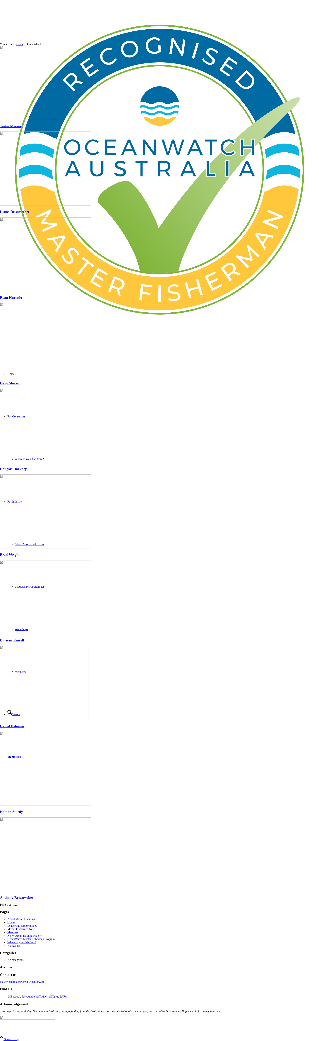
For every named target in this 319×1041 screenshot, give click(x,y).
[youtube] (28, 996)
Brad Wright (10, 555)
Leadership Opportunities (22, 925)
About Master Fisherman (21, 919)
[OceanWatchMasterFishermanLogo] (159, 328)
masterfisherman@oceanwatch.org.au (22, 981)
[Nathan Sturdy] (45, 804)
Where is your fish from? (21, 942)
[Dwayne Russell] (45, 633)
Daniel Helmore (12, 726)
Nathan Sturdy (11, 812)
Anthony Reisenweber (16, 897)
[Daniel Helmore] (44, 718)
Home (11, 922)
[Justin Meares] (45, 118)
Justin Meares (10, 126)
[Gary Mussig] (45, 376)
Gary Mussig (10, 383)
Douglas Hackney (13, 469)
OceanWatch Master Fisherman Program (31, 939)
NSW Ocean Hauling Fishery (24, 935)
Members (12, 932)
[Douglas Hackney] (45, 461)
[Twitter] (42, 996)
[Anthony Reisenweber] (45, 890)
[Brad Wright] (45, 547)
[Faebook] (14, 996)
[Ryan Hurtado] (45, 290)
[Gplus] (54, 996)
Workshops (13, 945)
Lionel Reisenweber (14, 212)
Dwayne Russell (12, 640)
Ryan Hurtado (11, 297)
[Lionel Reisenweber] (45, 204)
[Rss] (64, 996)
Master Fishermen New (21, 929)
